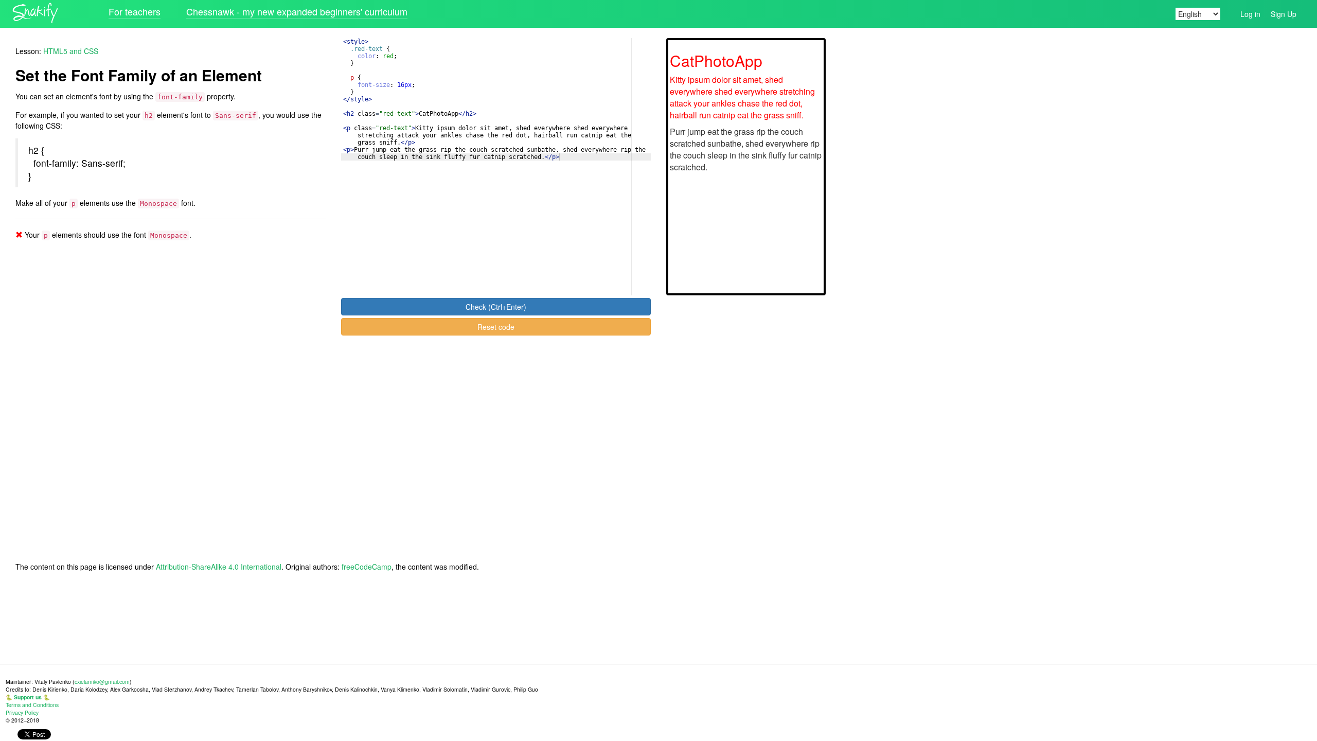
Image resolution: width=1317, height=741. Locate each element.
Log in (1250, 14)
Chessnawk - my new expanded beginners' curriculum (296, 11)
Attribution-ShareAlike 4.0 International (218, 566)
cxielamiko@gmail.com (102, 681)
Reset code (495, 327)
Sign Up (1283, 14)
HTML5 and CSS (70, 51)
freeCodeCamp (366, 566)
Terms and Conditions (32, 705)
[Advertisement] (1069, 192)
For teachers (135, 11)
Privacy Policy (22, 712)
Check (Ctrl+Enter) (496, 307)
